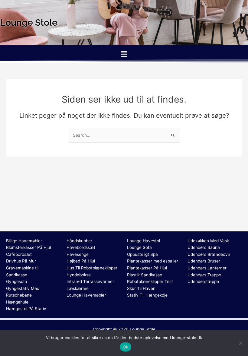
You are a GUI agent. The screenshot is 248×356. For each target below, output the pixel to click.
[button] (124, 53)
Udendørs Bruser (204, 261)
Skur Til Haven (141, 288)
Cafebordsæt (19, 254)
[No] (240, 343)
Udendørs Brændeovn (209, 254)
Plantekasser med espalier (152, 261)
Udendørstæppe (203, 281)
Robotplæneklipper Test (150, 281)
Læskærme (78, 288)
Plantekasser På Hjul (147, 267)
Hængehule (17, 302)
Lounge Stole (142, 329)
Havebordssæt (81, 247)
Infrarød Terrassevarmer (90, 281)
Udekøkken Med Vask (208, 240)
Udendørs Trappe (204, 274)
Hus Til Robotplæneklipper (92, 267)
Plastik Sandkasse (144, 274)
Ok (125, 347)
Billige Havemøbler (24, 240)
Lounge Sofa (139, 247)
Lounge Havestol (143, 240)
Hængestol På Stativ (26, 308)
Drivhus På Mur (21, 261)
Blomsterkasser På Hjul (28, 247)
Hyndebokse (79, 274)
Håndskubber (79, 240)
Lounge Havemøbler (86, 295)
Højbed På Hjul (81, 261)
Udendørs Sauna (204, 247)
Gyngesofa (16, 281)
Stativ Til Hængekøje (147, 295)
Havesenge (78, 254)
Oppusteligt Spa (142, 254)
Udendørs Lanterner (207, 267)
